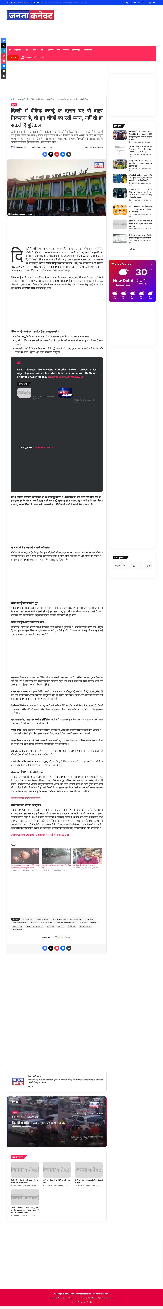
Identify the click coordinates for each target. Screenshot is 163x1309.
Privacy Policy (100, 676)
